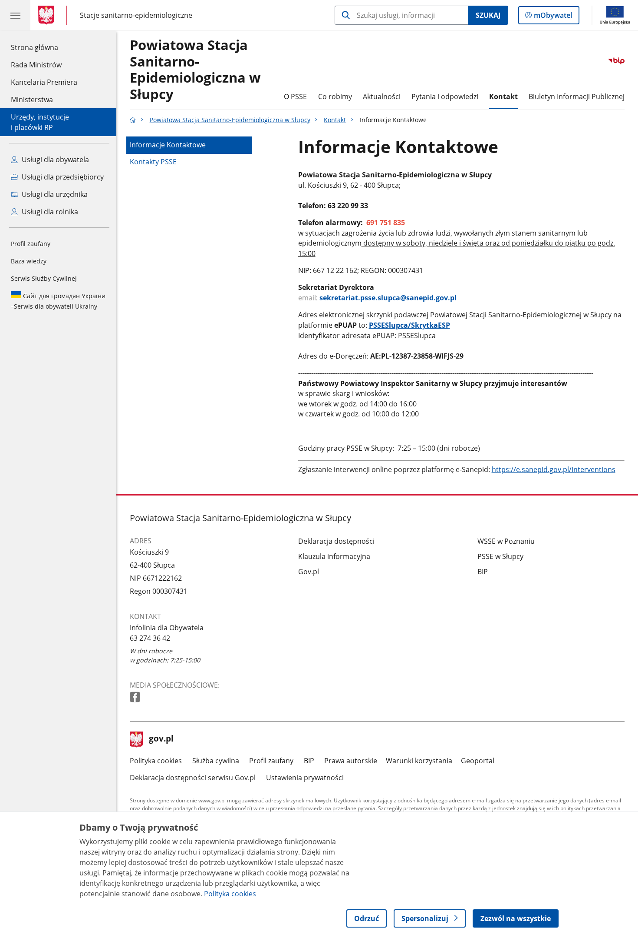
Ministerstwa (32, 99)
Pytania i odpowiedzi (444, 96)
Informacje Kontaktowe (168, 145)
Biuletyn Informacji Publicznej (577, 96)
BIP (482, 571)
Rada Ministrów (36, 65)
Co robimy (335, 96)
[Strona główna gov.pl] (48, 15)
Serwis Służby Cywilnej (44, 278)
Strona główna (44, 47)
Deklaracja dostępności (336, 541)
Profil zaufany (30, 243)
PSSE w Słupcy (500, 556)
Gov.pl (308, 571)
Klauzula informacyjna (334, 556)
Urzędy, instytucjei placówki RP (40, 122)
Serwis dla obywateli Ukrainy (58, 301)
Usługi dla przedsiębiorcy (62, 177)
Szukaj (488, 15)
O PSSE (295, 96)
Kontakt (503, 96)
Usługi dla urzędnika (54, 194)
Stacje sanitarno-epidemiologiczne (136, 15)
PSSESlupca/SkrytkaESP (409, 325)
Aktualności (382, 96)
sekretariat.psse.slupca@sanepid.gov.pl (388, 298)
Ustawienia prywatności (305, 777)
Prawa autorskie (350, 760)
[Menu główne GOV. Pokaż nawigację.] (15, 15)
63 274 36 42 (150, 638)
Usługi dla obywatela (54, 159)
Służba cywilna (215, 760)
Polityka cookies (156, 760)
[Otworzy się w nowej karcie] (136, 697)
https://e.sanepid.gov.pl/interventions (553, 469)
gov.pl (161, 739)
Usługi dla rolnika (49, 211)
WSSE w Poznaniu (506, 541)
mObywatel (552, 17)
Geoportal (477, 760)
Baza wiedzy (28, 261)
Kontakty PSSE (153, 161)
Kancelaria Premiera (44, 82)
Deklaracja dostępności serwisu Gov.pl (193, 777)
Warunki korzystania (419, 760)
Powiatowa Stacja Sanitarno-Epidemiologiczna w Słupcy (195, 70)
